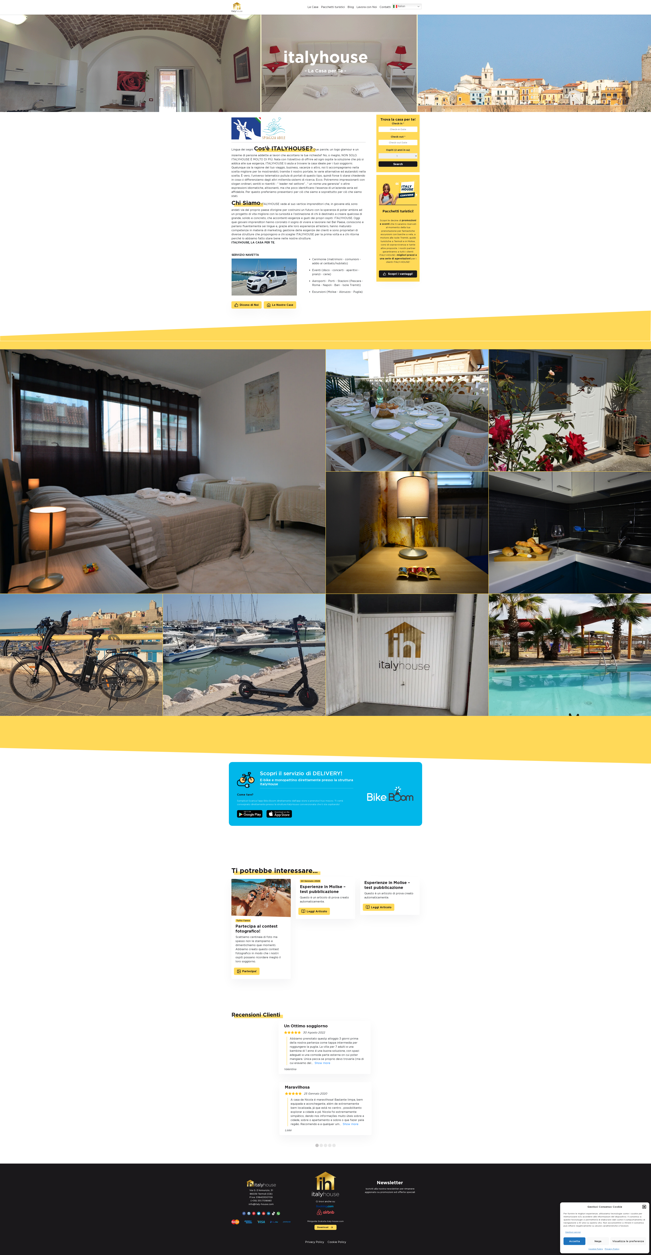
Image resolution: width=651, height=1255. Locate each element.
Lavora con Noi (367, 7)
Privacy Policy (612, 1249)
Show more (322, 1063)
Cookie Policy (595, 1249)
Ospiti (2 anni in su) (398, 150)
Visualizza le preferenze (628, 1241)
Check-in (398, 123)
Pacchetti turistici (333, 7)
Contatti (385, 7)
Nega (598, 1241)
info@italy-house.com (261, 1204)
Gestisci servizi (573, 1232)
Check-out (398, 136)
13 (334, 1145)
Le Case (313, 7)
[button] (644, 1207)
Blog (351, 7)
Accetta (574, 1241)
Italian (401, 6)
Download (322, 1227)
